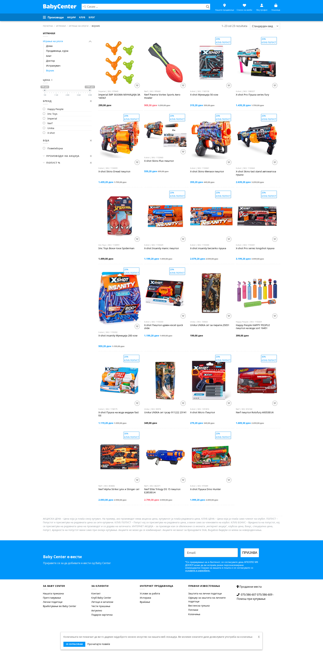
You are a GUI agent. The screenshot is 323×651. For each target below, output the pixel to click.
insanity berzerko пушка (208, 248)
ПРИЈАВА (249, 552)
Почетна (48, 25)
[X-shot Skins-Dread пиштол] (119, 139)
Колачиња (194, 614)
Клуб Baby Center (101, 597)
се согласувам (74, 644)
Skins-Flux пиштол (159, 160)
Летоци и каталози (102, 601)
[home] (60, 7)
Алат (48, 55)
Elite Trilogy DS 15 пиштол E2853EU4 (162, 491)
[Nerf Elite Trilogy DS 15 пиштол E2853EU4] (165, 457)
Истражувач (53, 65)
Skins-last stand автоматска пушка (256, 173)
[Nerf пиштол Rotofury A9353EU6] (257, 380)
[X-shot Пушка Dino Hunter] (211, 457)
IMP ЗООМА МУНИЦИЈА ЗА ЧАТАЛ (119, 96)
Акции (71, 17)
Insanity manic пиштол (161, 248)
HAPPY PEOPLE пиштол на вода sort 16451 (253, 327)
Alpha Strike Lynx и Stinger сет (118, 489)
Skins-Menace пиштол (207, 171)
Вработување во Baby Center (59, 606)
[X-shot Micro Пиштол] (211, 380)
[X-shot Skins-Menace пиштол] (211, 139)
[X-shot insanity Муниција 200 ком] (119, 298)
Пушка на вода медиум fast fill (118, 414)
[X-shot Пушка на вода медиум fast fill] (119, 380)
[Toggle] (90, 41)
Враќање (145, 601)
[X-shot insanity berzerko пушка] (211, 216)
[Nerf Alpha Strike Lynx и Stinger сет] (119, 457)
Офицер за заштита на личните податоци (207, 599)
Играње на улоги (78, 25)
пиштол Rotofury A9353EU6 (255, 412)
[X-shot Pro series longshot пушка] (257, 216)
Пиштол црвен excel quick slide (163, 327)
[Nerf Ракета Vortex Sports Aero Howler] (165, 62)
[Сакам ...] (207, 6)
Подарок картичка (102, 614)
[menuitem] (71, 17)
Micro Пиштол (202, 412)
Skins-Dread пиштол (114, 171)
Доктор (50, 60)
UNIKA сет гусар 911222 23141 (165, 412)
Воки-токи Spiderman (116, 248)
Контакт (96, 593)
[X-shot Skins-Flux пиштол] (165, 134)
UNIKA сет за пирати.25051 (209, 325)
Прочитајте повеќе (98, 644)
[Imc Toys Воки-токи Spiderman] (119, 216)
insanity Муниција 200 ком (117, 335)
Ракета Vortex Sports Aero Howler (162, 96)
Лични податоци (52, 601)
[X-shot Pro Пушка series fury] (257, 62)
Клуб (82, 17)
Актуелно (96, 610)
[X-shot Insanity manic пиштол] (165, 216)
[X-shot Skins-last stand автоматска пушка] (257, 139)
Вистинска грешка (199, 605)
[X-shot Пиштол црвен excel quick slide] (165, 293)
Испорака (145, 597)
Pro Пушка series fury (252, 94)
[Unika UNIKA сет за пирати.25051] (211, 293)
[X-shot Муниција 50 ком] (211, 62)
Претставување (52, 597)
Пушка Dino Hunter (205, 489)
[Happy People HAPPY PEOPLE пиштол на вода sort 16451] (257, 293)
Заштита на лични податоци (205, 593)
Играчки (61, 25)
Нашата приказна (53, 593)
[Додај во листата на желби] (137, 85)
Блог (92, 17)
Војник (50, 70)
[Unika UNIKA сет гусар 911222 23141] (165, 380)
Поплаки (193, 609)
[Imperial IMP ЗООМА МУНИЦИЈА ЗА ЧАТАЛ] (119, 62)
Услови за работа (150, 593)
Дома (49, 46)
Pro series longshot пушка (255, 248)
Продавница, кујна (57, 50)
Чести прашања (100, 606)
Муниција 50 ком (204, 94)
